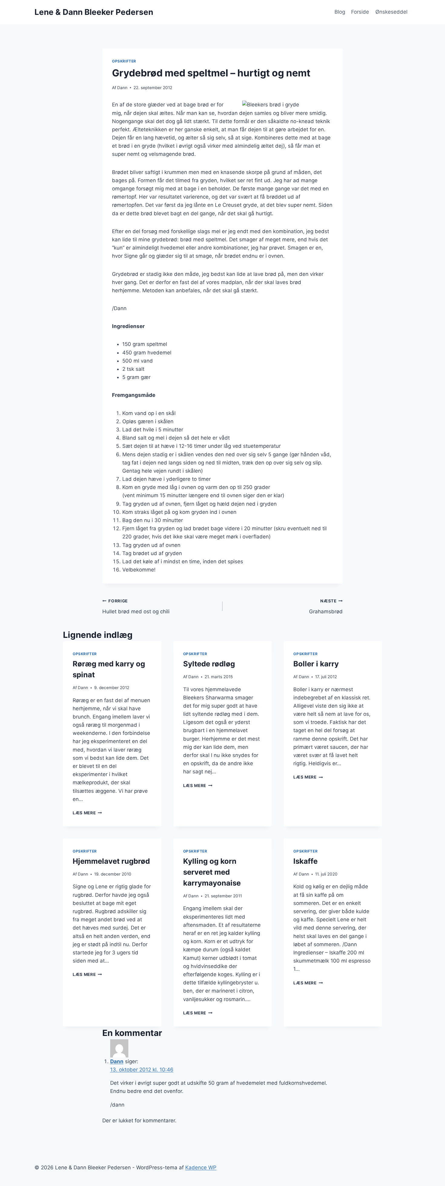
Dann (122, 87)
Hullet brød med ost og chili (136, 606)
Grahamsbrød (326, 606)
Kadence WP (200, 1167)
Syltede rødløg (209, 663)
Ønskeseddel (391, 12)
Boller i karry (316, 663)
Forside (360, 12)
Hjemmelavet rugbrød (111, 861)
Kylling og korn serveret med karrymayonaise (212, 872)
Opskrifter (124, 61)
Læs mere (87, 812)
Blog (340, 12)
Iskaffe (305, 861)
